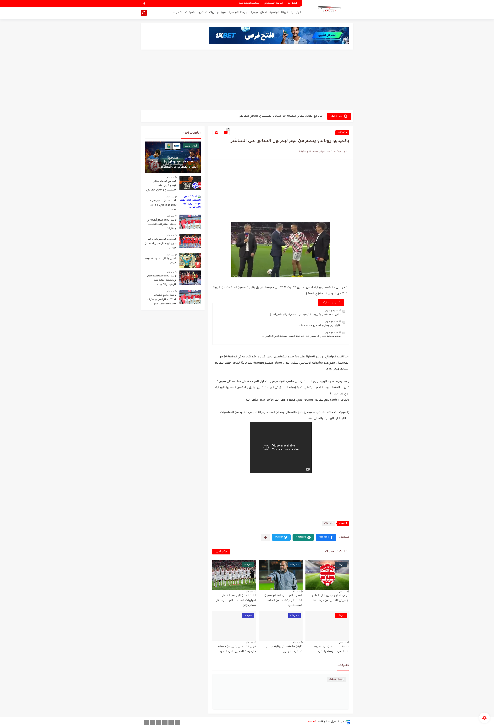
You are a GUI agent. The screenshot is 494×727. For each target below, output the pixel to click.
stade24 (312, 721)
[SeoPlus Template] (348, 721)
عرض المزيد (221, 551)
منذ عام (342, 591)
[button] (326, 537)
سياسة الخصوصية (249, 3)
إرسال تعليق (336, 679)
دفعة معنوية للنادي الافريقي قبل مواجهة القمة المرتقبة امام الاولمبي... (301, 336)
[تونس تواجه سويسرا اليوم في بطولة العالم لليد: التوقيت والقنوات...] (190, 277)
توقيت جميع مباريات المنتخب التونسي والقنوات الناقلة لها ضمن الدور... (162, 299)
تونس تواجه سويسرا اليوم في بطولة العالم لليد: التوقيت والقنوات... (162, 280)
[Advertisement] (247, 80)
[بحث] (144, 13)
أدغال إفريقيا (259, 12)
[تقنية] (171, 722)
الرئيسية (296, 12)
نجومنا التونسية (238, 12)
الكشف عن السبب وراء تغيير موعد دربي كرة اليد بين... (163, 205)
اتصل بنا (292, 3)
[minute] (158, 722)
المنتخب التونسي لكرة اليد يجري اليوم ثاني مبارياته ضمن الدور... (161, 243)
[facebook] (144, 3)
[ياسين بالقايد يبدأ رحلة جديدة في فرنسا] (190, 260)
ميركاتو (221, 12)
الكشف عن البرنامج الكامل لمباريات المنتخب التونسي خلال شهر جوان (236, 600)
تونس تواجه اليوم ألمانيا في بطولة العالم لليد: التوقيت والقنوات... (161, 224)
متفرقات (190, 12)
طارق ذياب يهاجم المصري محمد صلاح (320, 325)
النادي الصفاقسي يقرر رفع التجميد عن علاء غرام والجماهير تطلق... (304, 314)
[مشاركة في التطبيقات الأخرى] (265, 537)
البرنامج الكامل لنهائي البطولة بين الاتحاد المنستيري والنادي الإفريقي (161, 185)
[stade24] (329, 9)
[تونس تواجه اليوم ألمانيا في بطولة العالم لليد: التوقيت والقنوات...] (190, 222)
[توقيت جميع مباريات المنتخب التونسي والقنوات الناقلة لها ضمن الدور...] (190, 297)
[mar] (177, 722)
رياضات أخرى (206, 12)
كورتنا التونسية (279, 12)
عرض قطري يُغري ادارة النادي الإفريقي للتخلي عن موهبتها (288, 116)
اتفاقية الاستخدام (273, 3)
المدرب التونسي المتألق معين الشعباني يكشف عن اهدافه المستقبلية (283, 600)
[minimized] (152, 722)
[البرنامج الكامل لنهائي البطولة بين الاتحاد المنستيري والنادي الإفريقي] (190, 183)
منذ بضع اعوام (331, 310)
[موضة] (164, 722)
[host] (146, 722)
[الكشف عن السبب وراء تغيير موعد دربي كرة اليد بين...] (190, 202)
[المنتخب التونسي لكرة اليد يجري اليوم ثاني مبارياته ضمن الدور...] (190, 241)
